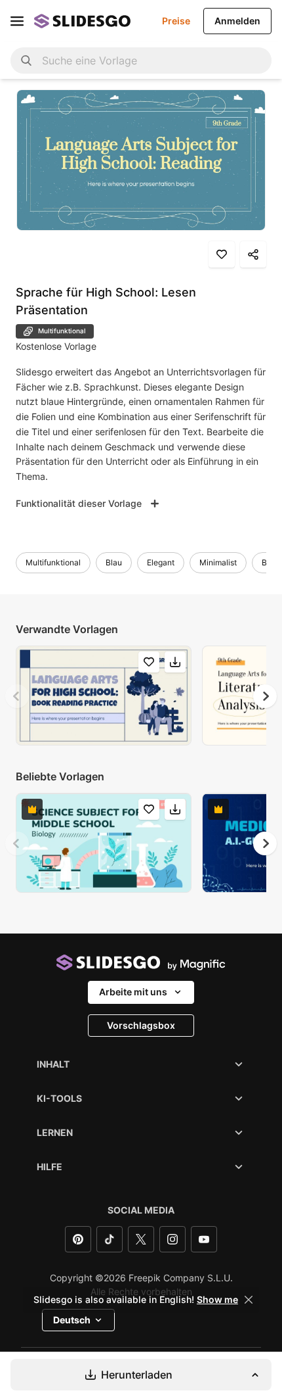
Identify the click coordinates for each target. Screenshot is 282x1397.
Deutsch (72, 1319)
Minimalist (218, 562)
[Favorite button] (222, 254)
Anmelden (237, 20)
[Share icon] (253, 254)
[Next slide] (265, 696)
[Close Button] (248, 1299)
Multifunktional (53, 562)
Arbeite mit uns (133, 991)
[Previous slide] (17, 696)
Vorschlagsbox (141, 1025)
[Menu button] (17, 21)
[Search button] (26, 60)
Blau (114, 562)
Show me (217, 1299)
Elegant (160, 562)
